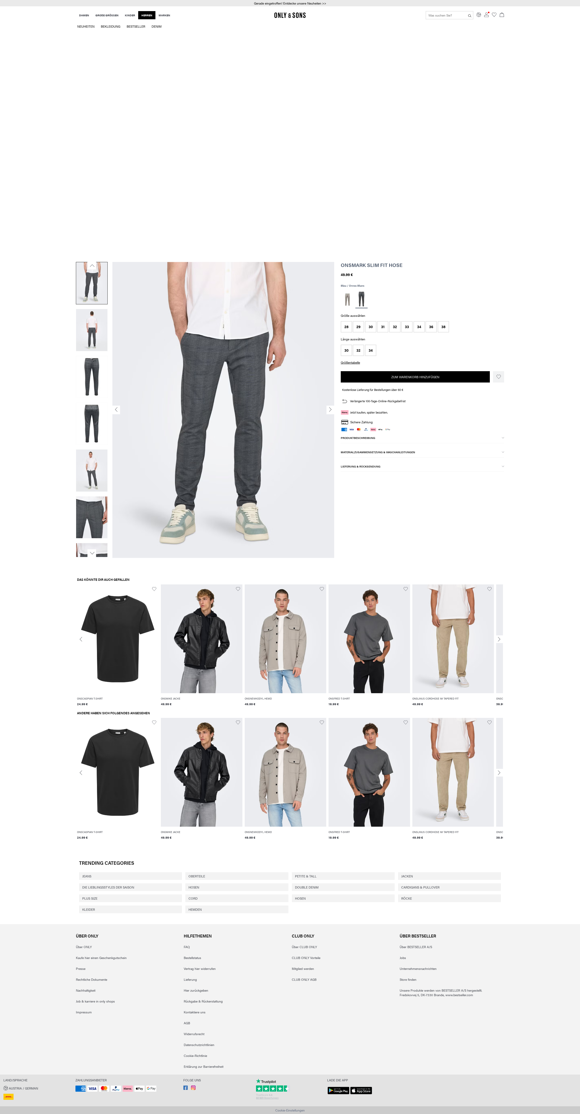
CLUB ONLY (303, 935)
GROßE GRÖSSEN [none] (106, 15)
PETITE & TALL (306, 876)
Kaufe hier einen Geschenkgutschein (101, 957)
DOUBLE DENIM (307, 887)
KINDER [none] (130, 15)
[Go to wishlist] (494, 15)
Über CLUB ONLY (304, 946)
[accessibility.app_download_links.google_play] (338, 1094)
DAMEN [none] (84, 15)
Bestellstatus (192, 957)
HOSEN (193, 887)
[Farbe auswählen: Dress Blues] (361, 299)
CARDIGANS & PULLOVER (420, 887)
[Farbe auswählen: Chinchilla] (347, 299)
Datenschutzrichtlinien (199, 1044)
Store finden (408, 979)
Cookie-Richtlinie (195, 1055)
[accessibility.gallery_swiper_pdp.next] (91, 553)
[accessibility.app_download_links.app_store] (361, 1094)
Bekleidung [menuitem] (110, 26)
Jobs (403, 957)
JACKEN (407, 876)
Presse (80, 968)
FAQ (187, 946)
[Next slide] (499, 639)
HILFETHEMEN (198, 935)
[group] (118, 647)
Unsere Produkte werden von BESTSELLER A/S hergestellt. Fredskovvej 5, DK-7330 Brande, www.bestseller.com (441, 992)
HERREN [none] (146, 15)
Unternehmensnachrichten (418, 968)
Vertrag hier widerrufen (200, 968)
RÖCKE (406, 898)
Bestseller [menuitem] (136, 26)
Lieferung (190, 979)
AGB (187, 1023)
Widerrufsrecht (194, 1034)
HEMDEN (195, 909)
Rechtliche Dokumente (91, 979)
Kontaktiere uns (194, 1012)
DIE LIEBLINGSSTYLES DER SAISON (108, 887)
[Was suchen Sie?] (469, 15)
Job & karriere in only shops (95, 1001)
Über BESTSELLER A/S (416, 946)
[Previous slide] (81, 639)
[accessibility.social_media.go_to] (185, 1088)
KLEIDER (88, 909)
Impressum (84, 1012)
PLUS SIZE (89, 898)
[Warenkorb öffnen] (502, 15)
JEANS (86, 876)
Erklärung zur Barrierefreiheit (203, 1066)
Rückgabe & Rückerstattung (203, 1001)
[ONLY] (290, 17)
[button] (290, 3)
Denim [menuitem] (157, 26)
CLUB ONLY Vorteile (306, 957)
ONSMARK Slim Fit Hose (371, 265)
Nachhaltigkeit (85, 990)
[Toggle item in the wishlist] (498, 377)
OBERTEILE (196, 876)
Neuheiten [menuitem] (85, 26)
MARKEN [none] (164, 15)
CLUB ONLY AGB (304, 979)
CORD (193, 898)
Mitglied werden (303, 968)
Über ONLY (87, 935)
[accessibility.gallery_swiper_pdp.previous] (91, 265)
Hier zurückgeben (196, 990)
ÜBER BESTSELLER (418, 935)
